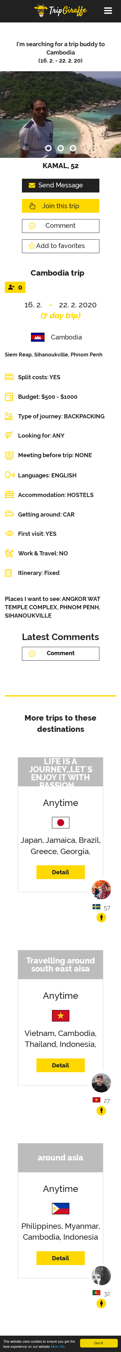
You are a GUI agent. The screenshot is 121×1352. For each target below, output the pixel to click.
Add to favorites (60, 246)
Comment (60, 225)
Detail (60, 872)
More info (58, 1346)
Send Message (60, 185)
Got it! (98, 1342)
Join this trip (60, 206)
